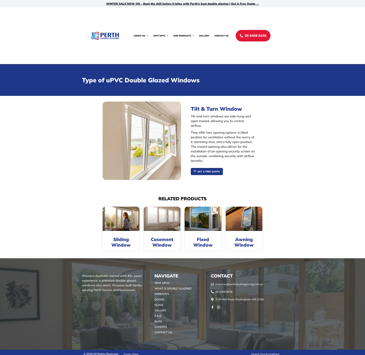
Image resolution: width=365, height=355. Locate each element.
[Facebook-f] (212, 307)
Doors (159, 299)
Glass (159, 305)
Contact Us (221, 35)
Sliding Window (121, 242)
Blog (158, 321)
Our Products (182, 35)
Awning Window (244, 242)
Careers (161, 327)
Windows (162, 294)
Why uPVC (159, 35)
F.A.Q (158, 316)
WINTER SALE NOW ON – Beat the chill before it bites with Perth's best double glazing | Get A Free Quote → (182, 3)
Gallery (204, 35)
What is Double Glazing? (173, 288)
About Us (139, 35)
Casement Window (162, 242)
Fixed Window (203, 242)
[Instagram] (218, 307)
